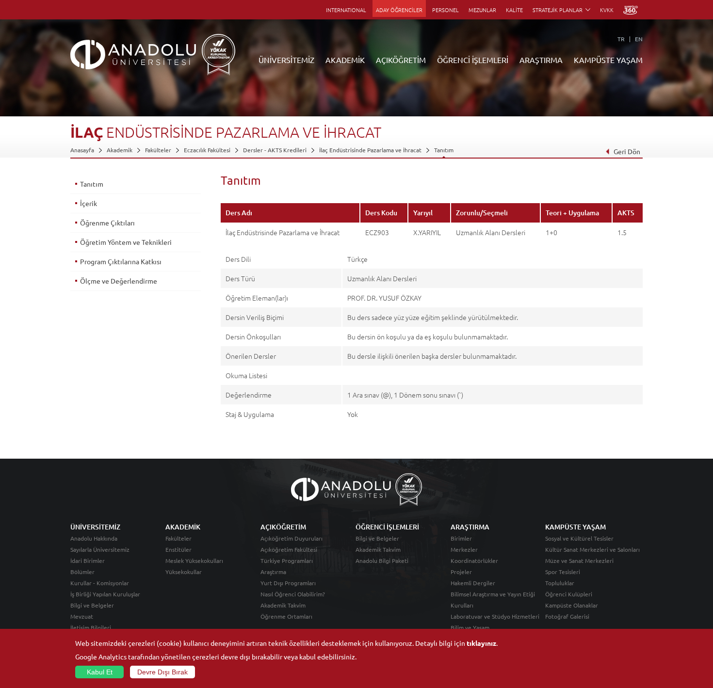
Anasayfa (82, 150)
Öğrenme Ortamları (286, 616)
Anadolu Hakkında (93, 538)
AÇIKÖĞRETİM (401, 59)
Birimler (461, 538)
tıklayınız (481, 643)
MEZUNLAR (482, 10)
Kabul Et (100, 672)
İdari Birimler (87, 560)
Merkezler (464, 549)
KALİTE (514, 10)
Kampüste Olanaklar (571, 605)
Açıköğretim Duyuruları (291, 538)
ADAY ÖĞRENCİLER (399, 10)
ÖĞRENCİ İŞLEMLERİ (472, 59)
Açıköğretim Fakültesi (288, 549)
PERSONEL (445, 10)
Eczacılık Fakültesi (207, 150)
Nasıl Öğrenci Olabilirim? (292, 594)
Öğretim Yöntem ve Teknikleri (126, 242)
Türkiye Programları (286, 560)
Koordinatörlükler (474, 560)
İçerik (88, 203)
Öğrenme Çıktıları (107, 222)
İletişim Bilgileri (90, 627)
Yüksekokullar (183, 572)
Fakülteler (158, 150)
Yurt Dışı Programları (288, 583)
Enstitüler (178, 549)
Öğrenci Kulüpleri (568, 594)
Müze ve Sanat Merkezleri (579, 560)
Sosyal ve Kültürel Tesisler (579, 538)
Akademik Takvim (283, 605)
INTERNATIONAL (346, 10)
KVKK (607, 10)
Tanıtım (444, 150)
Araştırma (273, 572)
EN (639, 39)
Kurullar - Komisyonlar (99, 583)
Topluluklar (559, 583)
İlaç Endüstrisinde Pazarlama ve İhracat (370, 150)
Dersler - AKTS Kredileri (275, 150)
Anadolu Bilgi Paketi (382, 560)
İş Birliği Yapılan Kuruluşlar (105, 594)
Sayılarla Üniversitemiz (100, 549)
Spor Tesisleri (562, 572)
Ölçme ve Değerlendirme (118, 280)
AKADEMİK (345, 59)
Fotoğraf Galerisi (567, 616)
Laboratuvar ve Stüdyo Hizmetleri (495, 616)
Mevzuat (81, 616)
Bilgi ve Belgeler (92, 605)
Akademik (119, 150)
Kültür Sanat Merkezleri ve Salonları (592, 549)
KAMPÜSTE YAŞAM (608, 59)
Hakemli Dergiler (473, 583)
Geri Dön (627, 151)
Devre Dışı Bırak (162, 672)
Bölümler (82, 572)
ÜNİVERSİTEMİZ (286, 59)
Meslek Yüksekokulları (194, 560)
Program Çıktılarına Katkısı (121, 261)
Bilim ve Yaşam (470, 627)
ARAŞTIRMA (541, 59)
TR (621, 39)
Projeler (461, 572)
